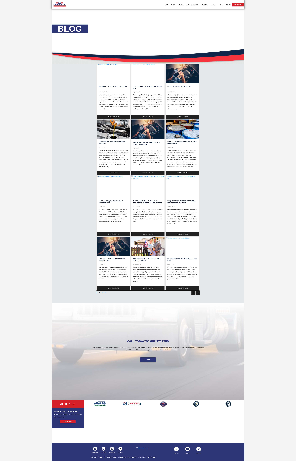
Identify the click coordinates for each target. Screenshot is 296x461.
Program (180, 4)
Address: (56, 414)
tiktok (120, 452)
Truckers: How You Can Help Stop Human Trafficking (146, 143)
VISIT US (198, 453)
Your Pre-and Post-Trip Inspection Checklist (112, 142)
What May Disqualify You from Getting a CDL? (111, 202)
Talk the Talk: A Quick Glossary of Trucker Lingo (112, 259)
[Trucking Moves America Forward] (131, 404)
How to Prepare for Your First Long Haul (182, 259)
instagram (112, 452)
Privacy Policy (142, 457)
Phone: (56, 417)
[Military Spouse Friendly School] (228, 404)
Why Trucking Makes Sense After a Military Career (147, 259)
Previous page (193, 293)
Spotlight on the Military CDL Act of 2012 (147, 87)
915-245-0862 (238, 4)
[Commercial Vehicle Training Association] (99, 404)
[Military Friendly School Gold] (196, 404)
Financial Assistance (193, 4)
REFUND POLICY (151, 457)
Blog (221, 4)
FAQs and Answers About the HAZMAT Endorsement (181, 142)
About (173, 4)
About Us (94, 457)
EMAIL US (187, 453)
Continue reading (119, 117)
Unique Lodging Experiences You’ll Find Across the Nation (181, 202)
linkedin (103, 452)
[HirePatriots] (164, 404)
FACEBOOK (95, 452)
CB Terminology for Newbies (178, 86)
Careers (204, 4)
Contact (228, 4)
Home (166, 4)
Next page (198, 293)
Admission (213, 4)
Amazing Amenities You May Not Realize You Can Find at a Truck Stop (147, 202)
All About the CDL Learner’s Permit (113, 86)
